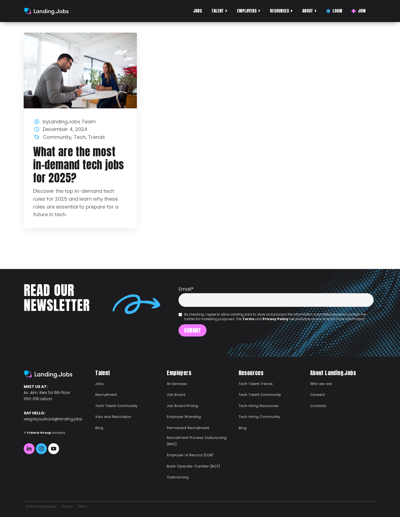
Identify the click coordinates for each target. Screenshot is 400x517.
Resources (279, 11)
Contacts (318, 405)
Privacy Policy (275, 319)
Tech (80, 137)
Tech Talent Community (116, 405)
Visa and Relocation (113, 416)
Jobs (197, 11)
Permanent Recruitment (188, 427)
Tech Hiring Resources (259, 405)
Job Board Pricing (182, 405)
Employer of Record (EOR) (190, 455)
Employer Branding (184, 416)
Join (361, 11)
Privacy (68, 506)
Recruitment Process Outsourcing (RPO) (196, 441)
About (307, 11)
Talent (217, 11)
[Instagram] (41, 448)
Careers (317, 394)
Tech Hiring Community (259, 416)
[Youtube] (53, 448)
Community (57, 137)
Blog (99, 427)
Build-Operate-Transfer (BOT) (193, 466)
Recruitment (106, 394)
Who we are (321, 383)
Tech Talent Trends (256, 383)
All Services (177, 383)
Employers (247, 11)
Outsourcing (178, 477)
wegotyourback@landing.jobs (53, 419)
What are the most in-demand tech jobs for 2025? (78, 164)
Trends (96, 137)
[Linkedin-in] (29, 448)
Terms (248, 319)
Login (337, 11)
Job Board (176, 394)
